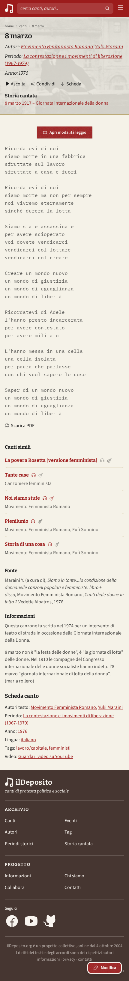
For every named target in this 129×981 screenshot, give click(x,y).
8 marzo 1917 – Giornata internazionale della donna (57, 103)
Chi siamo (74, 875)
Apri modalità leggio (68, 132)
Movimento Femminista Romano (57, 46)
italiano (28, 739)
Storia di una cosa (25, 544)
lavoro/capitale (31, 748)
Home (9, 26)
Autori (11, 832)
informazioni (48, 959)
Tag (68, 832)
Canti (23, 26)
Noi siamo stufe (22, 498)
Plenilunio (16, 521)
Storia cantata (78, 843)
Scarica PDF (22, 425)
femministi (59, 748)
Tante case (17, 475)
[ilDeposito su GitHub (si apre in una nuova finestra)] (50, 922)
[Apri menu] (120, 8)
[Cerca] (107, 8)
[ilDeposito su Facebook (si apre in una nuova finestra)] (12, 922)
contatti (85, 959)
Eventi (70, 820)
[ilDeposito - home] (9, 8)
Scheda (73, 84)
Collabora (15, 887)
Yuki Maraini (109, 46)
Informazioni (18, 875)
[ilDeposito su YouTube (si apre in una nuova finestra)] (31, 922)
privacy (68, 959)
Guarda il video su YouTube (45, 756)
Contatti (72, 887)
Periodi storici (19, 843)
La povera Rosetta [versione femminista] (51, 460)
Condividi (46, 84)
